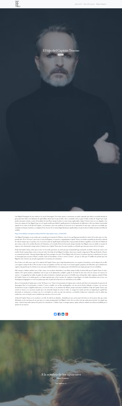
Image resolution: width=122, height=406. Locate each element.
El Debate (60, 54)
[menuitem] (78, 4)
